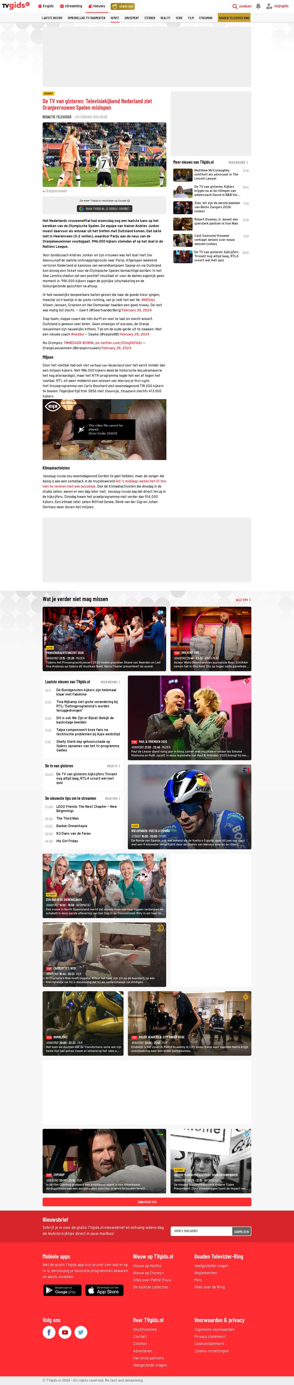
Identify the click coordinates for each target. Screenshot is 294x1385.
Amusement (132, 18)
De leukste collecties (150, 1287)
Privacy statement (210, 1336)
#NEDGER (74, 343)
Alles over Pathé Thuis (152, 1280)
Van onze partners (148, 1358)
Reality (165, 18)
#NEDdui (148, 300)
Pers (198, 1280)
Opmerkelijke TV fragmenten (86, 18)
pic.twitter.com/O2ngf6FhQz (118, 343)
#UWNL (88, 343)
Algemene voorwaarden (214, 1329)
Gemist (115, 18)
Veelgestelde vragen (211, 1266)
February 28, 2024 (137, 310)
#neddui (77, 334)
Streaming (205, 18)
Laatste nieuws (52, 18)
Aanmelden (241, 1232)
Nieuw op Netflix (147, 1266)
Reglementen (205, 1273)
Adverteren (142, 1351)
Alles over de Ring (209, 1287)
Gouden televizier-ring (234, 18)
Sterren (149, 18)
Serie (179, 18)
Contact (140, 1336)
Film (191, 18)
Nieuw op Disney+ (148, 1273)
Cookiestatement (209, 1344)
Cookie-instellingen (211, 1351)
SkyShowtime (145, 1329)
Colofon (140, 1344)
